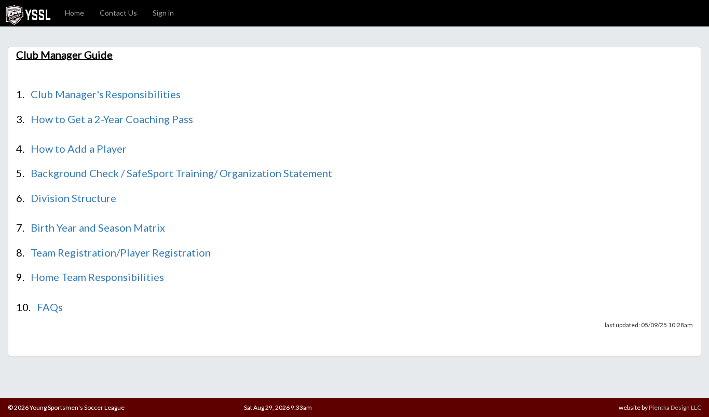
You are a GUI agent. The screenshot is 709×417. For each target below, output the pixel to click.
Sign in (163, 12)
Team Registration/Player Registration (121, 252)
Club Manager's (67, 94)
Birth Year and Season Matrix (98, 227)
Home (74, 12)
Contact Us (118, 12)
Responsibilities (143, 94)
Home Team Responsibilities (97, 277)
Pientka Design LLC (675, 407)
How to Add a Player (79, 148)
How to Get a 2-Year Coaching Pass (112, 119)
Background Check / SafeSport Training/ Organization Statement (181, 173)
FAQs (50, 307)
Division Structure (73, 198)
